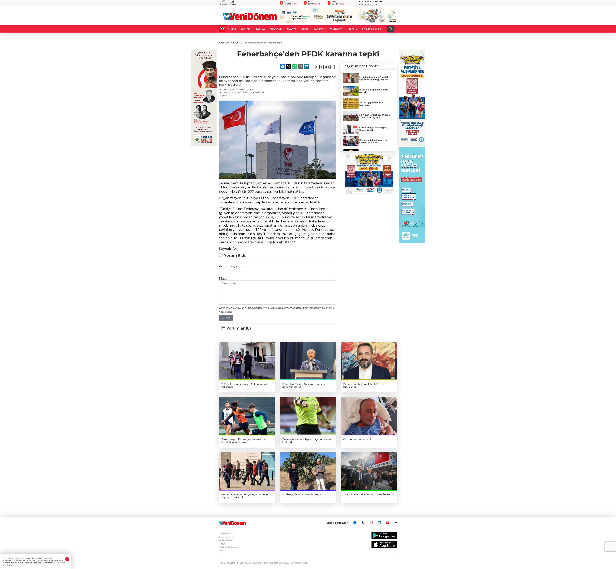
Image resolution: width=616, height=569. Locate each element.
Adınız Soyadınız (232, 266)
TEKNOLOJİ (336, 29)
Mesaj (223, 278)
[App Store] (376, 544)
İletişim (222, 550)
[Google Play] (376, 535)
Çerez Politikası (226, 537)
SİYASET (291, 29)
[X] (363, 522)
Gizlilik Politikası (226, 533)
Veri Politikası (225, 540)
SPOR (304, 29)
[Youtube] (387, 522)
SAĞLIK (352, 29)
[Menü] (395, 29)
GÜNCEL (246, 29)
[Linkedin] (379, 522)
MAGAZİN (319, 29)
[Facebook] (355, 522)
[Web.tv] (396, 522)
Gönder (226, 317)
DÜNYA (260, 29)
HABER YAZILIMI (227, 563)
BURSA (232, 29)
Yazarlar (233, 4)
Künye (222, 544)
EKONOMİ (276, 29)
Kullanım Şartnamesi (229, 547)
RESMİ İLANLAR (371, 29)
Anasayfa (223, 4)
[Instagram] (371, 522)
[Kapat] (67, 559)
